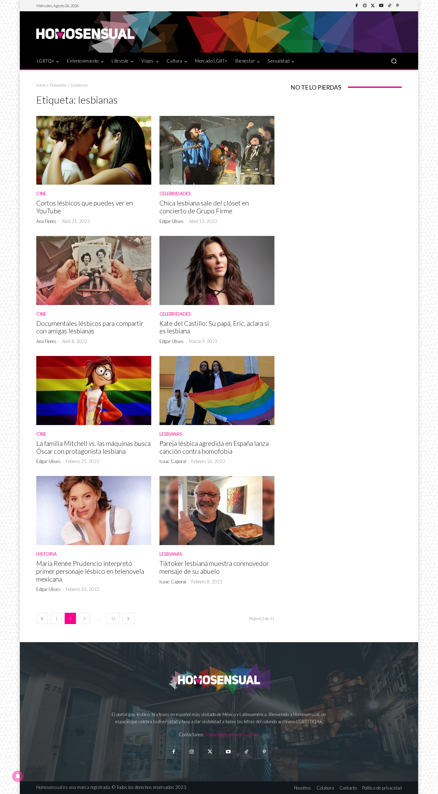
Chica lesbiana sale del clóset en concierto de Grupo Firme (204, 207)
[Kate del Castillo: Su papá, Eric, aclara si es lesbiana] (216, 270)
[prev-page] (42, 618)
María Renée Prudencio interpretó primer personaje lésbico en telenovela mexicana (90, 571)
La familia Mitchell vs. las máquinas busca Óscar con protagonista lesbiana (93, 447)
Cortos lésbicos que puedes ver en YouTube (84, 207)
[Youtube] (381, 6)
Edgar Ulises (171, 221)
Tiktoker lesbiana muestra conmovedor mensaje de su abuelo (214, 567)
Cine (41, 193)
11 (113, 618)
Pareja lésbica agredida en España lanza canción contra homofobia (214, 447)
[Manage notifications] (17, 776)
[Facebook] (356, 6)
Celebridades (175, 193)
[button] (394, 61)
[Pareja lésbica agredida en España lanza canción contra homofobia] (216, 390)
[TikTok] (389, 6)
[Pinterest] (398, 6)
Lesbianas (170, 434)
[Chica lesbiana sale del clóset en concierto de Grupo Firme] (216, 150)
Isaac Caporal (172, 461)
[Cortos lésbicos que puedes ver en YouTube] (93, 150)
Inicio (41, 85)
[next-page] (128, 618)
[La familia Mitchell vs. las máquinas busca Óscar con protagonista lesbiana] (93, 390)
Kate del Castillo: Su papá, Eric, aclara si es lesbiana (214, 327)
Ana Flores (46, 221)
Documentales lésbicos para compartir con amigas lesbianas (89, 327)
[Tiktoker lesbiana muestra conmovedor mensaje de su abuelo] (216, 510)
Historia (46, 554)
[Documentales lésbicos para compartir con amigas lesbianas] (93, 270)
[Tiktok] (246, 751)
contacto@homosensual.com (232, 734)
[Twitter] (373, 6)
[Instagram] (365, 6)
